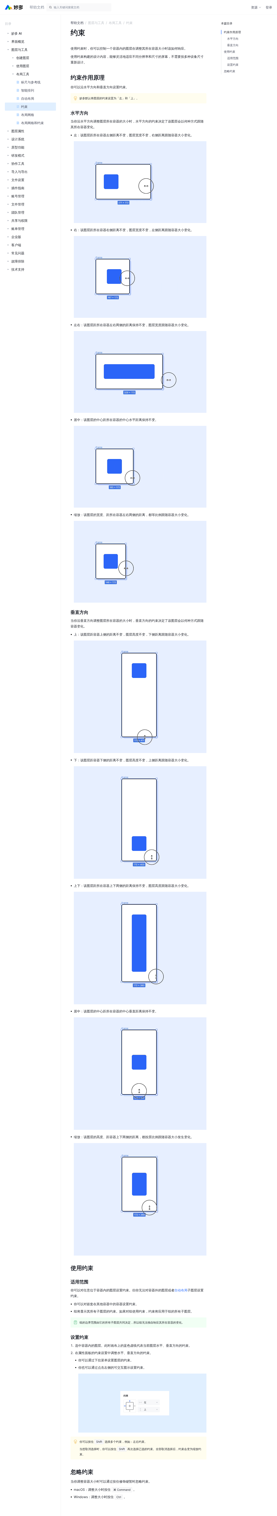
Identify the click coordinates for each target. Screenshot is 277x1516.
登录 (269, 7)
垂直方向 (232, 45)
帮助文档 (77, 23)
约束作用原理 (232, 32)
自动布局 (180, 1290)
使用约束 (229, 51)
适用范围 (232, 58)
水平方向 (232, 38)
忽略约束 (229, 71)
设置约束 (232, 64)
